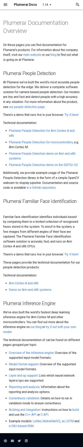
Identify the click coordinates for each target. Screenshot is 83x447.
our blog (36, 327)
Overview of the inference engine (31, 353)
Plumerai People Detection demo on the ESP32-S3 (43, 165)
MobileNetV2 (51, 421)
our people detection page (27, 107)
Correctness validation (24, 398)
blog (54, 55)
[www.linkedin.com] (26, 441)
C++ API (30, 414)
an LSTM (68, 421)
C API (44, 414)
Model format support (23, 364)
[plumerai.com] (5, 441)
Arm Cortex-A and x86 (23, 283)
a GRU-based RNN (21, 426)
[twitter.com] (19, 441)
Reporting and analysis (24, 387)
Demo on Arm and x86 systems (30, 290)
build (75, 410)
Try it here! (71, 115)
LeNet (37, 421)
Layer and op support (23, 375)
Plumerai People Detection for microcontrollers (41, 142)
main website (32, 55)
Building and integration (24, 410)
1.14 (45, 5)
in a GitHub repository (41, 187)
